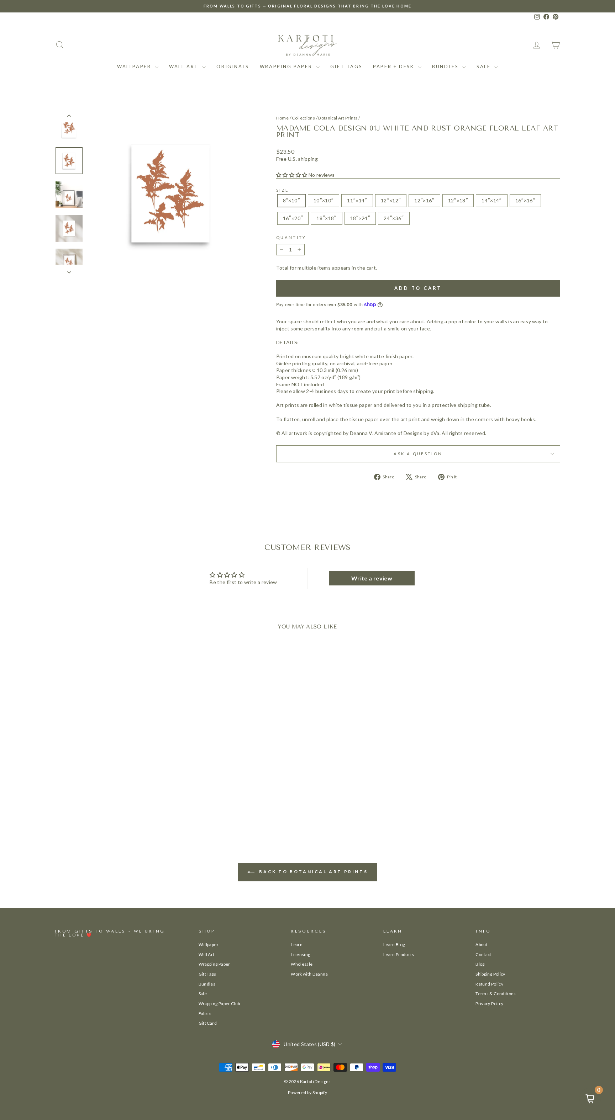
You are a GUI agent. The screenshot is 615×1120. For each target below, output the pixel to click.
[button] (292, 175)
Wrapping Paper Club (219, 1003)
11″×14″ (357, 200)
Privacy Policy (489, 1003)
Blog (479, 964)
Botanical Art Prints (337, 118)
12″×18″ (458, 200)
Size (282, 190)
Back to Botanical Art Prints (312, 871)
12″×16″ (424, 200)
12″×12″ (391, 200)
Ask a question (418, 453)
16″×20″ (293, 218)
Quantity (291, 237)
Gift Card (208, 1023)
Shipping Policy (490, 974)
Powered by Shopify (307, 1092)
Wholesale (301, 964)
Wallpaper (135, 66)
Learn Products (398, 954)
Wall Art (184, 66)
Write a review (371, 578)
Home (282, 118)
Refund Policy (489, 984)
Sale (485, 66)
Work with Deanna (309, 974)
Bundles (446, 66)
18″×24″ (360, 218)
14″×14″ (491, 200)
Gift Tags (346, 66)
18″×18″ (326, 218)
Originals (232, 66)
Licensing (300, 954)
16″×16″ (525, 200)
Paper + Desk (394, 66)
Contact (483, 954)
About (481, 944)
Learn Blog (394, 944)
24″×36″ (394, 218)
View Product (115, 801)
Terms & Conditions (495, 993)
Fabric (205, 1013)
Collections (303, 118)
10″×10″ (323, 200)
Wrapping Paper (287, 66)
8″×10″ (291, 200)
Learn (297, 944)
